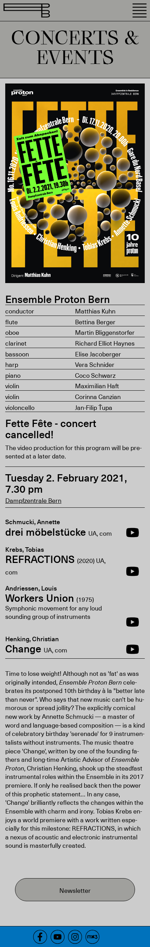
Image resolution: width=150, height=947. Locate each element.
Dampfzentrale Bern (33, 500)
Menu (140, 10)
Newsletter (75, 890)
